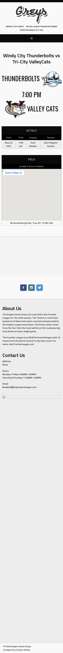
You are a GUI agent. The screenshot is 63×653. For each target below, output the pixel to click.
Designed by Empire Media (16, 649)
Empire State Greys (15, 26)
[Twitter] (39, 287)
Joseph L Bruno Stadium (31, 166)
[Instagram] (31, 287)
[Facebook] (23, 287)
